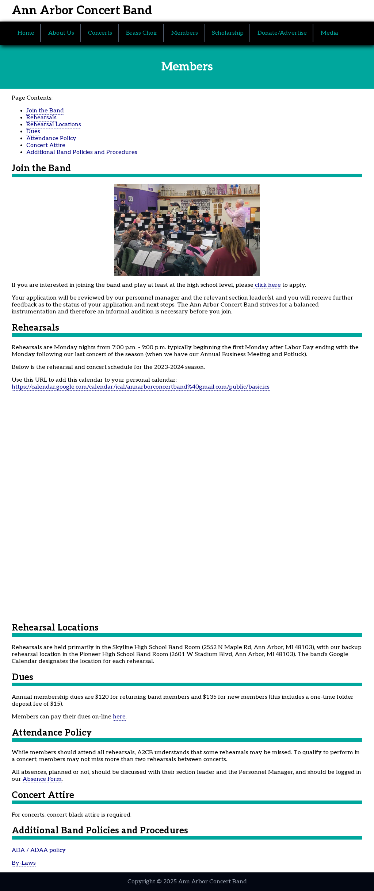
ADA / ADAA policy (39, 850)
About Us (61, 33)
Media (329, 33)
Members (184, 33)
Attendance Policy (51, 138)
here (119, 716)
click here (267, 285)
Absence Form (42, 779)
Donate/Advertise (282, 33)
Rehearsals (41, 117)
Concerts (100, 33)
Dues (33, 131)
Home (26, 33)
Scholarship (228, 33)
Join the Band (45, 110)
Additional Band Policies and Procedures (81, 152)
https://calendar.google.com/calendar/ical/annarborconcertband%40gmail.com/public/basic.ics (141, 386)
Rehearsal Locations (53, 124)
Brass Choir (141, 33)
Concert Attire (45, 145)
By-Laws (24, 863)
